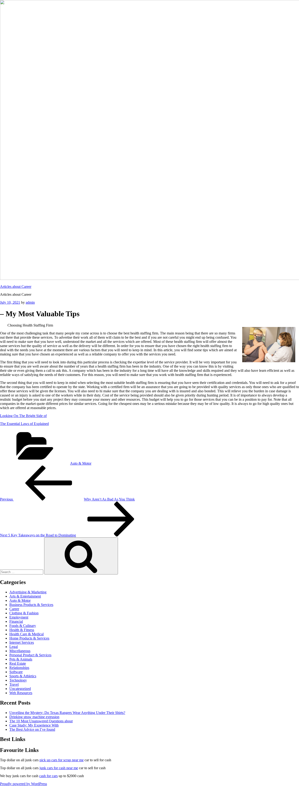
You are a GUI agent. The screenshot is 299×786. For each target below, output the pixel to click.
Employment (18, 617)
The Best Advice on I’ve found (32, 729)
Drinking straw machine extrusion (34, 717)
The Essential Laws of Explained (24, 424)
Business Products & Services (31, 605)
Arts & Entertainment (25, 596)
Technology (18, 680)
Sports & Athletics (22, 676)
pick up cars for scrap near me (61, 760)
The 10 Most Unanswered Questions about (41, 721)
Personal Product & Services (30, 655)
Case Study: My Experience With (34, 725)
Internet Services (21, 642)
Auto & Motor (80, 463)
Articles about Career (15, 287)
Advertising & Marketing (27, 592)
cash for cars (48, 776)
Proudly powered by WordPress (23, 784)
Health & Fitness (21, 630)
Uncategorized (20, 689)
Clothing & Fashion (24, 613)
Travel (14, 684)
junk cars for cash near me (58, 768)
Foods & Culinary (22, 626)
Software (16, 672)
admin (30, 302)
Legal (13, 647)
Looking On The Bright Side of (23, 416)
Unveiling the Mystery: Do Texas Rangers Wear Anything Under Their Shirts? (67, 713)
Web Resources (20, 693)
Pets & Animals (20, 659)
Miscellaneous (19, 651)
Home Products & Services (29, 638)
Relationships (19, 668)
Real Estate (17, 663)
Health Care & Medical (26, 634)
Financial (16, 621)
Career (14, 609)
